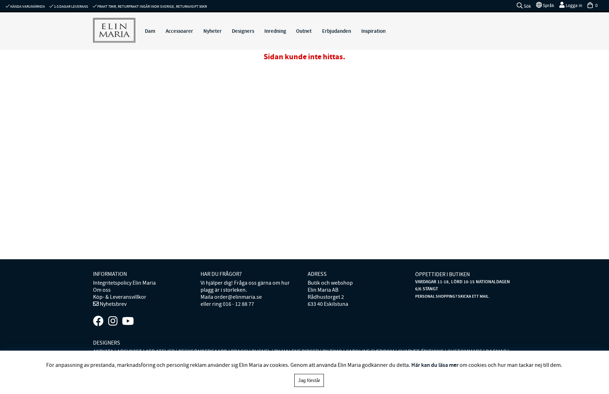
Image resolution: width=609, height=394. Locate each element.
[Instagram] (112, 321)
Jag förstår (309, 380)
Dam (150, 31)
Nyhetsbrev (113, 304)
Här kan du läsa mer (435, 365)
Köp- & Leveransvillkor (119, 297)
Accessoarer (179, 31)
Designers (243, 31)
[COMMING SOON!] (128, 321)
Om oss (102, 289)
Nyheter (212, 31)
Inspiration (373, 31)
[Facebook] (98, 321)
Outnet (304, 31)
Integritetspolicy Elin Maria (124, 282)
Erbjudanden (336, 31)
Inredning (275, 31)
